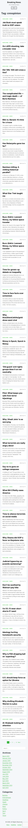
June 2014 (5, 776)
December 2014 (7, 763)
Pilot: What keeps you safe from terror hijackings (12, 395)
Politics (4, 809)
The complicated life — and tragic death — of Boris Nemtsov (12, 96)
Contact (19, 824)
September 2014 (7, 769)
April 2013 (5, 787)
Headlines (5, 800)
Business (5, 795)
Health (4, 802)
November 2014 (7, 765)
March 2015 (5, 756)
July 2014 (5, 774)
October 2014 (6, 767)
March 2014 (5, 783)
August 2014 (6, 772)
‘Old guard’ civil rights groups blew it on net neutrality (12, 369)
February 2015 (6, 758)
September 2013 (7, 785)
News (4, 806)
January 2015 (6, 760)
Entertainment (6, 797)
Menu (14, 8)
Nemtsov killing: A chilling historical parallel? (10, 169)
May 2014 (5, 778)
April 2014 (5, 781)
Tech (3, 813)
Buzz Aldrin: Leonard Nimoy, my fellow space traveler (13, 219)
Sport (4, 811)
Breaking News (14, 2)
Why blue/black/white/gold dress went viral (12, 317)
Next (19, 742)
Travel (4, 815)
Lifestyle (4, 804)
